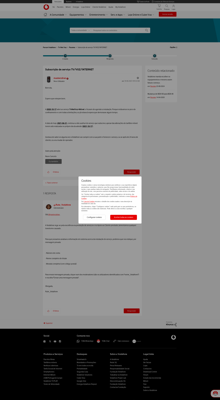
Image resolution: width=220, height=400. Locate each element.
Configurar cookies (94, 217)
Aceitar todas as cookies (123, 217)
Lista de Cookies (89, 201)
